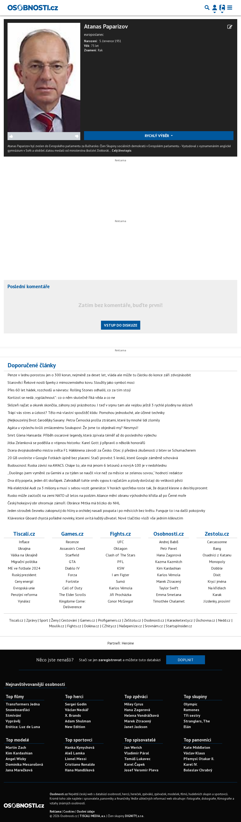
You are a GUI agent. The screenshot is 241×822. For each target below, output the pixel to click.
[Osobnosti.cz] (33, 7)
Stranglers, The (197, 721)
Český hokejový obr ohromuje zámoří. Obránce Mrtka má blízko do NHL (64, 503)
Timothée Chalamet (169, 601)
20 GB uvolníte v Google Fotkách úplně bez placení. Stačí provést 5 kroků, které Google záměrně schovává (93, 457)
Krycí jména (217, 581)
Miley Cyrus (133, 704)
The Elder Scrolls (72, 594)
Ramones (191, 709)
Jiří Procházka (120, 594)
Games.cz (72, 533)
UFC (120, 541)
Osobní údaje (86, 812)
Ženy (54, 620)
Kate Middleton (197, 747)
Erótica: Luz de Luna (23, 726)
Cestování (69, 620)
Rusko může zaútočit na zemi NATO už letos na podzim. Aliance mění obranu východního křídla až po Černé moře (97, 495)
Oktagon (120, 548)
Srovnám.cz (154, 626)
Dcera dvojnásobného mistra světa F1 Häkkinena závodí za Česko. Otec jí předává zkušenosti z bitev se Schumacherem (102, 450)
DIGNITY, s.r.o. (134, 816)
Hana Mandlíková (79, 770)
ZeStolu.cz (132, 620)
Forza (72, 574)
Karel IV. (190, 764)
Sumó (120, 581)
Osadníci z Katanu (217, 555)
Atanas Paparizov (106, 26)
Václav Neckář (76, 709)
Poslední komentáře (29, 286)
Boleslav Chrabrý (198, 770)
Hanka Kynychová (79, 747)
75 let (95, 46)
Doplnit (185, 659)
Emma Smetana (168, 594)
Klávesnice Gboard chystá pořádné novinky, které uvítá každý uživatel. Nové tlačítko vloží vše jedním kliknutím (95, 518)
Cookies (69, 812)
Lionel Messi (75, 758)
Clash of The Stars (120, 555)
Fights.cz (120, 533)
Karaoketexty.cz (180, 620)
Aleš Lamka (75, 753)
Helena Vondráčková (141, 715)
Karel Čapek (134, 764)
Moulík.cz (56, 626)
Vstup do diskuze (120, 325)
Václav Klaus (194, 753)
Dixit (217, 574)
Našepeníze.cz (130, 626)
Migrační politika (24, 561)
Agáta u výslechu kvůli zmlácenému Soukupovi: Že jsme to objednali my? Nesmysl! (73, 427)
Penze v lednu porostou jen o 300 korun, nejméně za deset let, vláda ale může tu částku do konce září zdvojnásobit (99, 375)
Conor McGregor (120, 601)
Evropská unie (24, 588)
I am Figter (120, 574)
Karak (217, 594)
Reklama (55, 812)
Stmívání (13, 715)
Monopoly (217, 561)
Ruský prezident (24, 574)
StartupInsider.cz (179, 626)
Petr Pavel (168, 548)
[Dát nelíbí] (62, 136)
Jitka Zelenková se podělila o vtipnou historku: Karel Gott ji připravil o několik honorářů (76, 442)
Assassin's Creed (72, 548)
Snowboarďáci (18, 709)
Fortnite (72, 581)
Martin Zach (16, 747)
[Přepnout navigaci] (214, 7)
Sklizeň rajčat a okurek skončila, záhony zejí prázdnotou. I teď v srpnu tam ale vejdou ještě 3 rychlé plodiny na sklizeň (100, 405)
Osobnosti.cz (168, 533)
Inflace (24, 541)
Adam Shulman (78, 721)
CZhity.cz (109, 626)
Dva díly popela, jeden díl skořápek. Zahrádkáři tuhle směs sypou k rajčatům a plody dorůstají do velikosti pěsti (95, 480)
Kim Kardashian (169, 568)
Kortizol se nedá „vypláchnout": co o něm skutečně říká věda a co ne (61, 397)
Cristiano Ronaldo (80, 764)
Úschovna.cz (205, 620)
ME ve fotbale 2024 (24, 568)
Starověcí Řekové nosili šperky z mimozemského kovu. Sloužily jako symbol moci (71, 382)
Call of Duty (72, 588)
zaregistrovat (110, 659)
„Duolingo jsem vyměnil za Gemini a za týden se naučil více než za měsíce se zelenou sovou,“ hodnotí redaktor (95, 472)
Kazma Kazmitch (168, 561)
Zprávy (31, 620)
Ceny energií (24, 581)
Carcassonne (217, 541)
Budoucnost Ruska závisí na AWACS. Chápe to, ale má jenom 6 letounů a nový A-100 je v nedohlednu (87, 465)
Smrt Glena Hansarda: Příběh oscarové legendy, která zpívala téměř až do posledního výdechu (82, 435)
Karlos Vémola (120, 588)
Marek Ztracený (168, 581)
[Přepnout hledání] (207, 7)
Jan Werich (133, 747)
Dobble (217, 568)
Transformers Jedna (23, 704)
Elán (187, 726)
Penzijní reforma (24, 594)
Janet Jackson (135, 726)
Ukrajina (24, 548)
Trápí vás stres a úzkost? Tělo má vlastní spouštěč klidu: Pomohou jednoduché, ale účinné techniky (86, 412)
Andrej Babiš (168, 541)
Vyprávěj (13, 721)
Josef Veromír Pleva (141, 770)
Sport (44, 620)
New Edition (75, 726)
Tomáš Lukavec (137, 758)
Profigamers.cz (109, 620)
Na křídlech (217, 588)
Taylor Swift (168, 588)
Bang (217, 548)
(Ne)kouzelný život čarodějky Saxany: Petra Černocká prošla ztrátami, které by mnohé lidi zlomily (84, 420)
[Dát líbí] (26, 136)
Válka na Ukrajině (24, 555)
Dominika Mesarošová (24, 764)
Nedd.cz (224, 620)
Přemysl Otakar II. (199, 758)
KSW (120, 568)
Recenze (72, 541)
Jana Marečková (19, 770)
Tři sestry (192, 715)
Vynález (24, 601)
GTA (72, 561)
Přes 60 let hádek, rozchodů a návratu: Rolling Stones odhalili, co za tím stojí (69, 390)
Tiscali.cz (24, 533)
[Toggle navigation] (229, 7)
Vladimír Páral (136, 753)
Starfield (72, 555)
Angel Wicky (16, 758)
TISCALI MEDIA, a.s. (93, 816)
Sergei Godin (76, 704)
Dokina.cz (91, 626)
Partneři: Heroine (120, 643)
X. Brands (73, 715)
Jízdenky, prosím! (217, 601)
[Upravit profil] (229, 27)
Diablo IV (72, 568)
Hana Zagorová (169, 555)
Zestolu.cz (217, 533)
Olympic (190, 704)
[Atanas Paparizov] (44, 77)
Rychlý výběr (157, 135)
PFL (120, 561)
